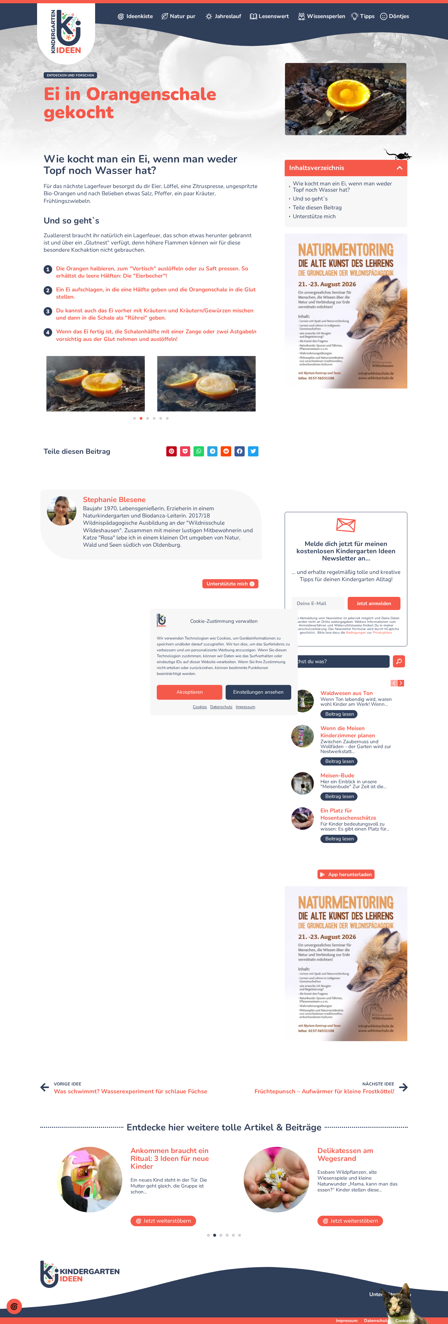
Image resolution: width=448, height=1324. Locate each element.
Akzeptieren (189, 692)
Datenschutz (221, 706)
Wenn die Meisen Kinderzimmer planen (347, 732)
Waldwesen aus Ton (346, 693)
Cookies (200, 706)
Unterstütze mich (314, 217)
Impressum (245, 706)
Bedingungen (356, 632)
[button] (70, 75)
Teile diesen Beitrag (317, 208)
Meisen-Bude (337, 775)
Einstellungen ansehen (258, 692)
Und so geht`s (310, 199)
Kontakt (401, 1307)
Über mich (398, 1301)
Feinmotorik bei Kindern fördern (358, 1155)
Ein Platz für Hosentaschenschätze (348, 814)
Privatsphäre (382, 632)
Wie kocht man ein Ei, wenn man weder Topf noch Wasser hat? (342, 187)
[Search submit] (399, 661)
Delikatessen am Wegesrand (158, 1155)
